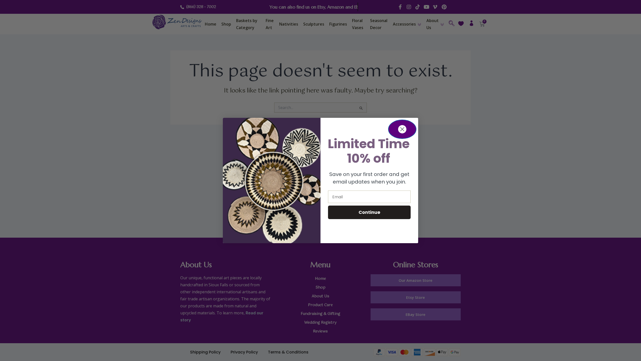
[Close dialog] (402, 129)
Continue (369, 212)
